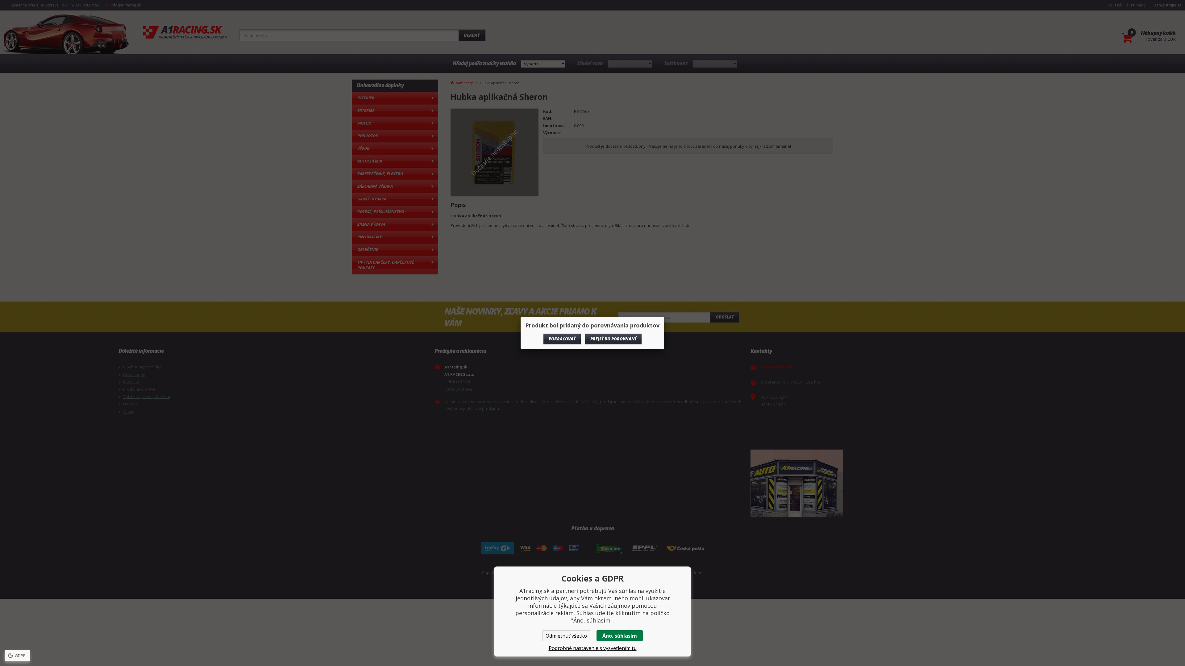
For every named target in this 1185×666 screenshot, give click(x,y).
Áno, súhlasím (619, 635)
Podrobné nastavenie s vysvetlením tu (593, 648)
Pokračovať (562, 339)
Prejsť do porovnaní (613, 339)
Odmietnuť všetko (566, 635)
